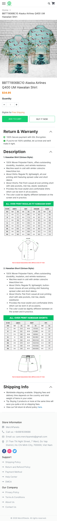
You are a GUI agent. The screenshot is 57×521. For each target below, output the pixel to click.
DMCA (8, 481)
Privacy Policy (12, 492)
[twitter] (15, 451)
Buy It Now (42, 119)
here (40, 407)
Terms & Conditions (15, 497)
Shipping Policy (13, 462)
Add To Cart (15, 119)
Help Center (11, 476)
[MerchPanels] (9, 3)
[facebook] (4, 451)
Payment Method (13, 472)
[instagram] (9, 451)
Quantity (6, 98)
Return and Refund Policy (17, 467)
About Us (9, 502)
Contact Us (10, 507)
